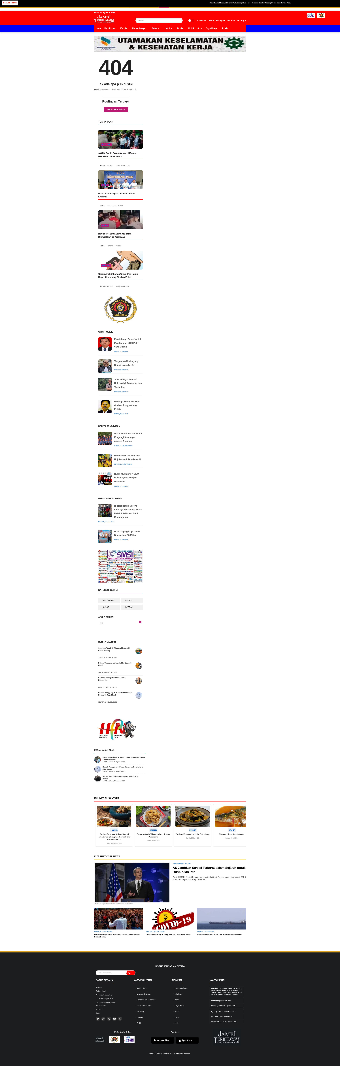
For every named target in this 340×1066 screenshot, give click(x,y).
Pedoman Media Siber (104, 995)
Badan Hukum (101, 1005)
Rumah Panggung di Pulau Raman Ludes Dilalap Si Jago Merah (115, 694)
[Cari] (131, 973)
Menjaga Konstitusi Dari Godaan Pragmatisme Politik (127, 405)
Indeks (225, 28)
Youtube (231, 20)
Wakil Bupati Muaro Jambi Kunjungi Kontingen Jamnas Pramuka (128, 437)
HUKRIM (105, 185)
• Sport (176, 1011)
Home (98, 28)
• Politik (139, 1023)
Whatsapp (241, 20)
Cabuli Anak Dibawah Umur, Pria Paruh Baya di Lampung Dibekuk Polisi (118, 275)
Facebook (201, 20)
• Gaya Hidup (179, 1006)
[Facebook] (98, 1019)
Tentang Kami (101, 991)
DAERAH (129, 607)
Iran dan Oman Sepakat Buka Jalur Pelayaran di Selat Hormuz (219, 935)
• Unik (176, 1023)
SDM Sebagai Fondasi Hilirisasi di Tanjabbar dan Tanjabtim (128, 383)
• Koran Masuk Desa (144, 1006)
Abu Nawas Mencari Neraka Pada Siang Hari (200, 3)
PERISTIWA (106, 145)
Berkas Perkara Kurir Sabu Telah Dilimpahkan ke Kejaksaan (114, 235)
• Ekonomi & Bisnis (143, 994)
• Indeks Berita (141, 988)
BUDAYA (129, 600)
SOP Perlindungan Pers (104, 999)
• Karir (176, 1000)
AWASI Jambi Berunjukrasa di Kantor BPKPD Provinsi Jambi (117, 155)
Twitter (211, 20)
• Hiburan (139, 1017)
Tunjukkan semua (115, 109)
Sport (200, 28)
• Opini (176, 1017)
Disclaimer (99, 1009)
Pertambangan (139, 28)
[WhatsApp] (120, 1019)
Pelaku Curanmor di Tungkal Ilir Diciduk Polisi (114, 664)
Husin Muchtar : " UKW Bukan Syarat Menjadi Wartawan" (126, 478)
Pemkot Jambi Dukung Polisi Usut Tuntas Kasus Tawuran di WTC (251, 3)
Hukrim (168, 28)
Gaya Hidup (211, 28)
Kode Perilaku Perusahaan (105, 1003)
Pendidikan (109, 28)
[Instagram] (103, 1019)
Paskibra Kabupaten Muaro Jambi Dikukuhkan (112, 679)
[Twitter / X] (109, 1019)
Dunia (180, 28)
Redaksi (99, 987)
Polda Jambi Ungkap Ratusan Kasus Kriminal (116, 195)
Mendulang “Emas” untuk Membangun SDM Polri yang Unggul (127, 343)
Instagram (220, 20)
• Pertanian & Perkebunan (146, 1000)
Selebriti (155, 28)
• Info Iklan (178, 994)
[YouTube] (114, 1019)
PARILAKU (106, 265)
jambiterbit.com (169, 1053)
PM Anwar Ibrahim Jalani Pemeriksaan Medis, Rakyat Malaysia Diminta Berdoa (117, 936)
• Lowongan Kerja (180, 988)
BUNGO (106, 607)
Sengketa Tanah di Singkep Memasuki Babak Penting (114, 649)
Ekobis (123, 28)
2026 (120, 623)
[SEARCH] (175, 20)
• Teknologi (140, 1011)
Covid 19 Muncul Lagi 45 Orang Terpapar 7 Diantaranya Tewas (168, 935)
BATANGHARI (108, 600)
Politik (191, 28)
